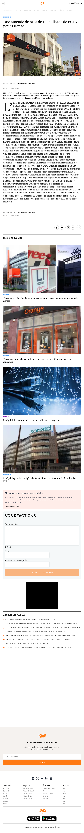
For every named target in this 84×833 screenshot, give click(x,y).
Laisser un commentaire (42, 572)
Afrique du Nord (28, 788)
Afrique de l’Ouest (28, 791)
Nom (7, 551)
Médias (61, 10)
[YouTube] (42, 778)
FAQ (44, 791)
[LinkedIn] (46, 778)
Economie (27, 10)
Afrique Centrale (28, 793)
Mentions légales (48, 793)
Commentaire (11, 524)
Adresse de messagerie (16, 560)
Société (36, 10)
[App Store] (33, 818)
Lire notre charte (12, 506)
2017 (64, 801)
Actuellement (7, 10)
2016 (64, 803)
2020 (64, 793)
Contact (45, 796)
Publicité (45, 798)
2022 (64, 788)
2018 (64, 798)
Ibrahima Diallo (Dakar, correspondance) (20, 83)
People (44, 10)
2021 (64, 791)
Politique (18, 10)
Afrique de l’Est (27, 796)
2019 (64, 796)
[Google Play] (49, 818)
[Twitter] (37, 778)
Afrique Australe (28, 798)
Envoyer (42, 762)
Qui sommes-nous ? (49, 788)
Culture (53, 10)
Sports (69, 10)
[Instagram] (51, 778)
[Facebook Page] (33, 778)
